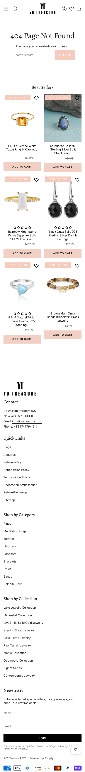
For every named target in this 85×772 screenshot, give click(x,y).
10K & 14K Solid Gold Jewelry (23, 623)
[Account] (64, 9)
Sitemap (9, 500)
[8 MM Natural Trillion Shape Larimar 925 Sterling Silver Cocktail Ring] (22, 285)
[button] (15, 9)
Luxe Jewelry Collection (19, 608)
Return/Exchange (15, 492)
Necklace (10, 546)
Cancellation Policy (16, 470)
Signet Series (12, 668)
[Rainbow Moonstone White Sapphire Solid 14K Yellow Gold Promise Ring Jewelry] (22, 199)
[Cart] (79, 9)
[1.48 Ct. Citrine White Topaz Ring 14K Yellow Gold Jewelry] (22, 118)
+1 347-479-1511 (25, 426)
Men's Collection (14, 653)
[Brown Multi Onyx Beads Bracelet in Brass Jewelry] (63, 285)
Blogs (7, 447)
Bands (7, 576)
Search (64, 55)
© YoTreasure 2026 (14, 758)
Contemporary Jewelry (19, 676)
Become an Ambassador (20, 485)
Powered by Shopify (41, 758)
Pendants (9, 554)
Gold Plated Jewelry (17, 638)
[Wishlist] (71, 9)
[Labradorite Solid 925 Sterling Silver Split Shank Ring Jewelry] (63, 118)
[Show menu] (5, 9)
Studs (7, 569)
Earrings (9, 539)
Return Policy (12, 462)
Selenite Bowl (12, 584)
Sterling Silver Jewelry (18, 630)
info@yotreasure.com (27, 421)
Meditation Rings (14, 531)
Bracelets (10, 561)
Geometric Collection (18, 660)
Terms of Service (12, 748)
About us (9, 455)
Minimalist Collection (17, 615)
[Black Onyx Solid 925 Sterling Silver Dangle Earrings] (63, 199)
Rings (7, 524)
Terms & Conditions (16, 477)
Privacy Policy (67, 746)
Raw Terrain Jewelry (17, 645)
